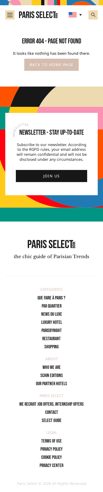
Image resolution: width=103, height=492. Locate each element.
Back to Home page (52, 64)
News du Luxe (51, 314)
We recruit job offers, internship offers (51, 404)
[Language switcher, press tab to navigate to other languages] (76, 15)
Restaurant (51, 339)
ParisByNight (51, 330)
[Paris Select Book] (51, 244)
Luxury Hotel (51, 322)
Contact (51, 412)
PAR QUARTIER (52, 306)
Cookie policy (51, 457)
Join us (51, 175)
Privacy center (51, 465)
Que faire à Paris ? (51, 298)
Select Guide (52, 420)
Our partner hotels (51, 383)
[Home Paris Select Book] (38, 15)
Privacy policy (51, 449)
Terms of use (51, 441)
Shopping (51, 347)
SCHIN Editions (51, 375)
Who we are (52, 367)
